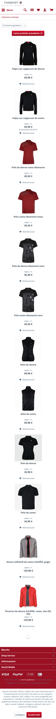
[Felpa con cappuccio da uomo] (28, 102)
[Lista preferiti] (38, 10)
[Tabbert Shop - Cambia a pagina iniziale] (12, 3)
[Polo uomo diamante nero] (28, 299)
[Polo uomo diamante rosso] (28, 201)
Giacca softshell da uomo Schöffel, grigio (28, 562)
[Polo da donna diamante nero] (28, 250)
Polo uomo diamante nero (28, 315)
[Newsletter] (31, 10)
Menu (10, 10)
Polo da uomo (28, 512)
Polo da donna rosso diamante (28, 167)
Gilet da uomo (28, 414)
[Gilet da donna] (28, 349)
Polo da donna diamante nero (28, 266)
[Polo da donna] (28, 447)
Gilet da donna (28, 364)
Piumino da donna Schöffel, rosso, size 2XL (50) (28, 612)
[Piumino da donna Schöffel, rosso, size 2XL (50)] (28, 595)
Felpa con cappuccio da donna (28, 68)
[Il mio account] (45, 10)
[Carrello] (51, 10)
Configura (19, 714)
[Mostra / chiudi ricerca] (25, 10)
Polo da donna (28, 463)
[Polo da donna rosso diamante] (28, 152)
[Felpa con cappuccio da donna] (28, 53)
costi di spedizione (27, 680)
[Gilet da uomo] (28, 398)
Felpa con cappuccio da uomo (28, 118)
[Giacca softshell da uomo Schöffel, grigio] (28, 546)
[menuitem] (7, 10)
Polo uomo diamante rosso (28, 216)
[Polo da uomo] (28, 497)
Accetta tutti (34, 714)
